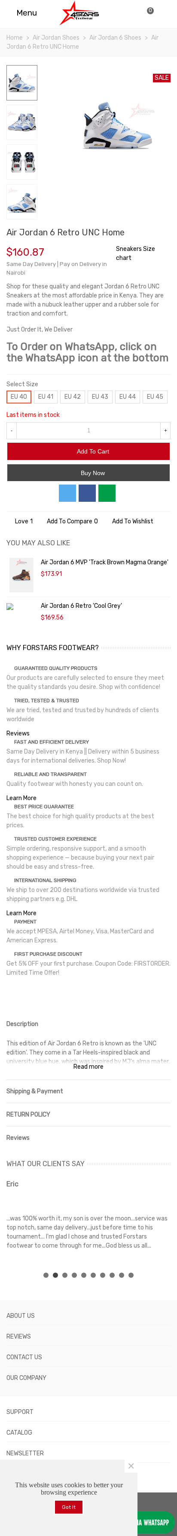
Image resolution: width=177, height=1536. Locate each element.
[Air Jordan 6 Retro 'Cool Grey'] (21, 605)
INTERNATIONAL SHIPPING (45, 880)
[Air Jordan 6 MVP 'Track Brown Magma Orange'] (21, 575)
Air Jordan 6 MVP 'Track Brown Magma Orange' (104, 562)
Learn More (21, 798)
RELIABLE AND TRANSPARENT (50, 774)
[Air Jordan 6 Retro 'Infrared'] (150, 233)
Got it (69, 1507)
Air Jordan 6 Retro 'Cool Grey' (81, 606)
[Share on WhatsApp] (107, 493)
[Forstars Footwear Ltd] (79, 13)
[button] (46, 1275)
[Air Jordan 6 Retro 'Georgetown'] (164, 233)
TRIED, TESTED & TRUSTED (46, 701)
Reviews (18, 733)
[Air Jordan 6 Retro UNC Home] (159, 175)
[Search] (130, 13)
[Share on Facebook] (87, 493)
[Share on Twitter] (67, 493)
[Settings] (162, 13)
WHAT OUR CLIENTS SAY (45, 1164)
